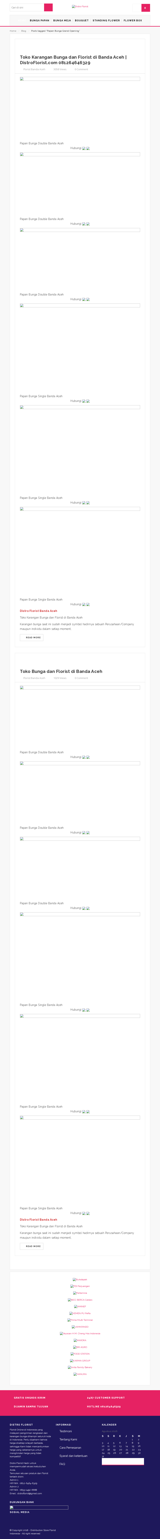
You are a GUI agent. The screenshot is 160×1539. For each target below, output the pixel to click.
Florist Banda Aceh (34, 69)
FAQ (62, 1464)
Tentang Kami (68, 1439)
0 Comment (81, 69)
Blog (23, 31)
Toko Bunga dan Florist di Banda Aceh (61, 671)
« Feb (108, 1461)
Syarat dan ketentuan (73, 1455)
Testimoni (66, 1431)
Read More (33, 637)
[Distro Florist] (80, 6)
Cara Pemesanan (70, 1447)
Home (13, 31)
